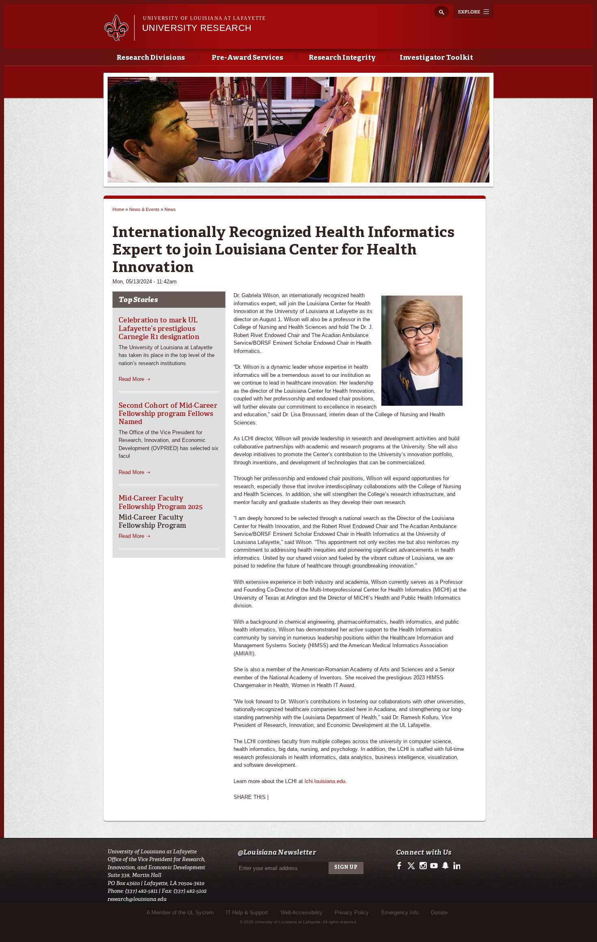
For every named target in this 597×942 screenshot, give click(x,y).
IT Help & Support (247, 912)
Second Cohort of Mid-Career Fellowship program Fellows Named (168, 413)
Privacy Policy (352, 912)
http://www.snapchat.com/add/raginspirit (445, 866)
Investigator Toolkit (436, 57)
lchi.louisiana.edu (325, 781)
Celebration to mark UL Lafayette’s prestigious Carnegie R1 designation (159, 328)
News (170, 209)
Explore (473, 11)
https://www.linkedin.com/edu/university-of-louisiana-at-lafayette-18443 (456, 866)
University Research (196, 28)
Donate (439, 912)
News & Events (144, 209)
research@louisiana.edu (137, 899)
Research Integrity (342, 57)
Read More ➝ (134, 379)
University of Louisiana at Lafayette (204, 18)
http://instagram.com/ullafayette (423, 866)
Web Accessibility (301, 912)
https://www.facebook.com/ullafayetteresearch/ (401, 866)
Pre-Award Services (247, 57)
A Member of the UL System (180, 912)
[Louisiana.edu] (119, 37)
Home (118, 209)
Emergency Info (400, 912)
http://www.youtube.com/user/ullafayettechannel (434, 866)
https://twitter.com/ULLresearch (412, 866)
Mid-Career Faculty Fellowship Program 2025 (161, 502)
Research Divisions (151, 57)
